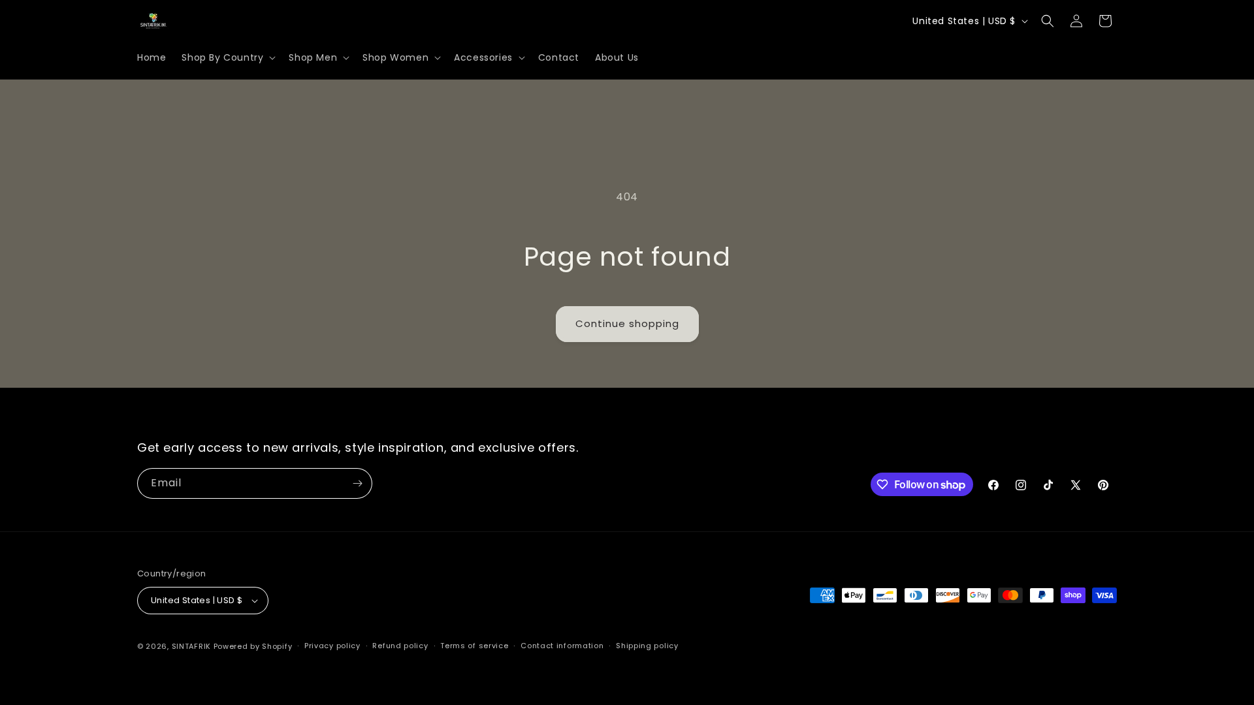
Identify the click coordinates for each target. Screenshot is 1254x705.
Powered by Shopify (253, 646)
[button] (227, 57)
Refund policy (400, 645)
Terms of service (474, 645)
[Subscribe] (357, 483)
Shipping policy (647, 645)
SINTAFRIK (191, 646)
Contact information (562, 645)
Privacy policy (332, 645)
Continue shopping (627, 323)
